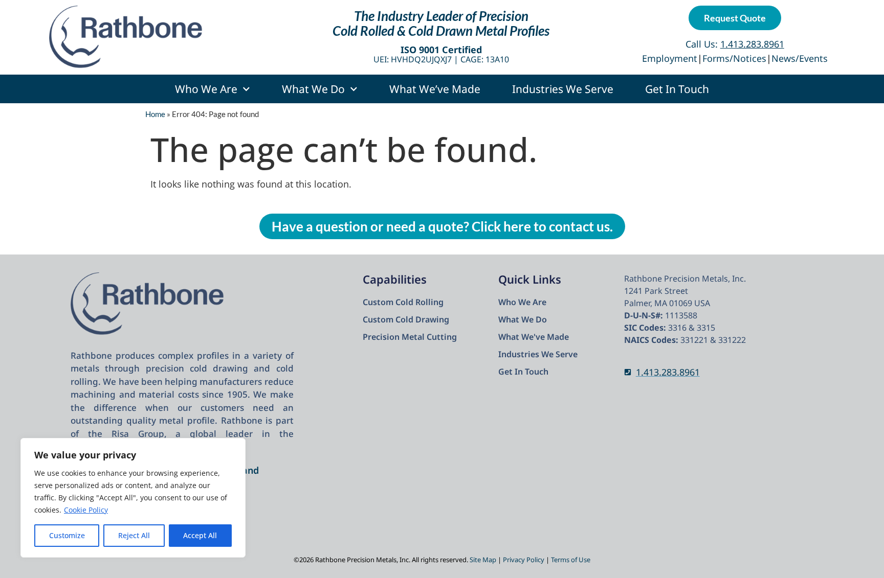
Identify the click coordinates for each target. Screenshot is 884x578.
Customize (67, 535)
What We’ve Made (434, 89)
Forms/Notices (734, 58)
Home (155, 114)
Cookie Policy (86, 510)
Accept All (200, 535)
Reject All (134, 535)
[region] (133, 498)
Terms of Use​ (570, 559)
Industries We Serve (562, 89)
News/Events (799, 58)
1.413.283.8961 (668, 372)
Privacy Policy (523, 559)
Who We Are (206, 89)
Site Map (483, 559)
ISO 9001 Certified (441, 49)
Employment (669, 58)
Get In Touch (677, 89)
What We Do (313, 89)
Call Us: (735, 44)
